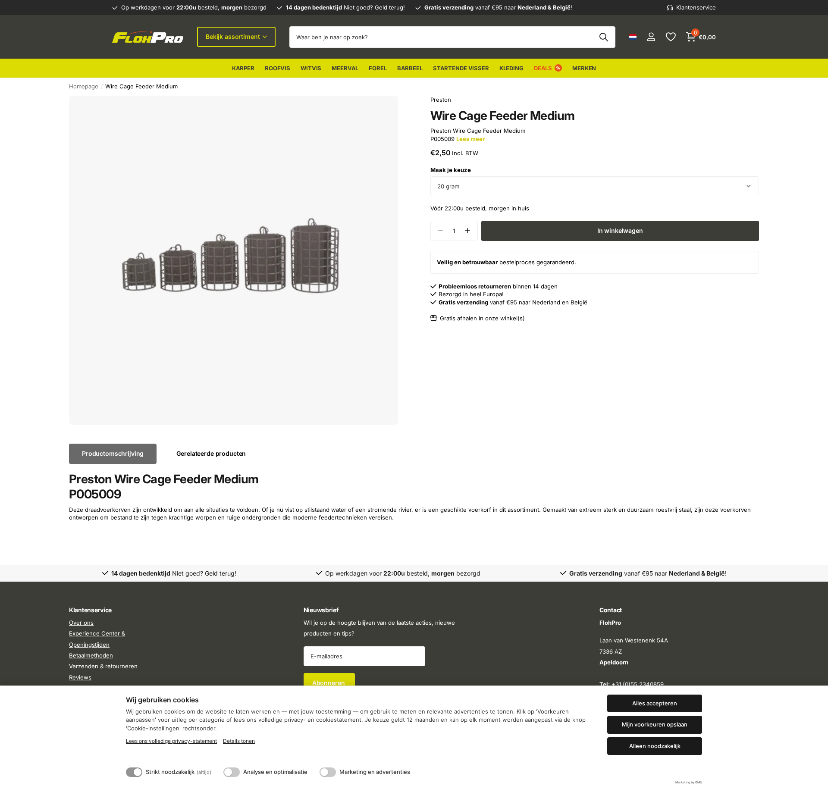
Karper (243, 68)
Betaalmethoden (91, 655)
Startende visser (461, 68)
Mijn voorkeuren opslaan (654, 724)
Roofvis (277, 68)
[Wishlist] (670, 37)
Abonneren (329, 683)
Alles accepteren (654, 703)
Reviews (80, 677)
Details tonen (239, 741)
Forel (377, 68)
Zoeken (603, 37)
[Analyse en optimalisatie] (231, 772)
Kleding (511, 68)
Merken (584, 68)
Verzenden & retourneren (103, 666)
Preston (440, 99)
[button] (468, 231)
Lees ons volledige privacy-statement (171, 741)
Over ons (81, 622)
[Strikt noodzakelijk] (134, 772)
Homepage (83, 86)
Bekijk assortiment (233, 36)
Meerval (345, 68)
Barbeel (410, 68)
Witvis (311, 68)
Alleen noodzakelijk (655, 745)
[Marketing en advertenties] (328, 772)
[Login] (651, 37)
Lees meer (470, 138)
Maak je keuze (450, 169)
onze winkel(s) (505, 318)
